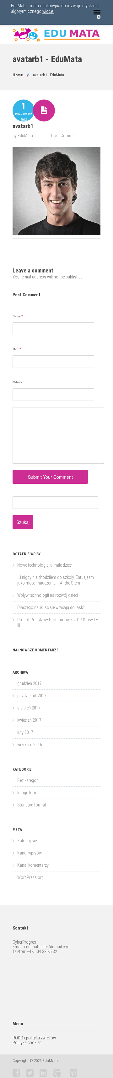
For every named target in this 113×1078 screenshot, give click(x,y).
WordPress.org (30, 877)
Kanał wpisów (29, 852)
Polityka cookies (27, 1042)
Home (18, 75)
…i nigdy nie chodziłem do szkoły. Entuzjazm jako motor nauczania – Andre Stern (55, 580)
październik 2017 (31, 695)
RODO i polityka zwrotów (34, 1037)
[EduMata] (56, 34)
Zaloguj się (27, 840)
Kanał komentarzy (33, 865)
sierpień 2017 (28, 707)
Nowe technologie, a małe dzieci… (46, 565)
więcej (48, 11)
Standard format (31, 804)
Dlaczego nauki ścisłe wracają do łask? (51, 607)
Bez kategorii (28, 780)
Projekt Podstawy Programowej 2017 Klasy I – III (57, 622)
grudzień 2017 (29, 683)
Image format (29, 792)
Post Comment (64, 135)
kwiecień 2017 (29, 720)
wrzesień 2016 (29, 744)
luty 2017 (25, 732)
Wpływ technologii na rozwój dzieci (47, 595)
